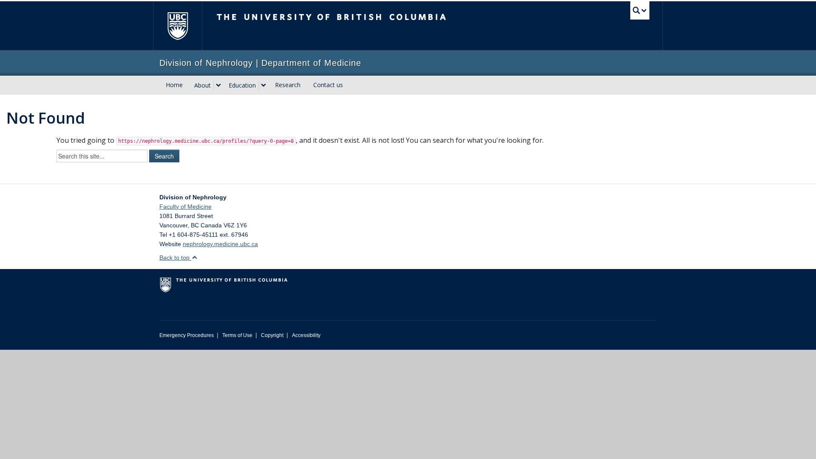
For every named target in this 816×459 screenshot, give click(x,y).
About (202, 85)
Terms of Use (237, 335)
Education (242, 85)
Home (174, 85)
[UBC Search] (639, 10)
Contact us (328, 85)
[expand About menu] (218, 85)
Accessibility (306, 335)
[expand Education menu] (263, 85)
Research (287, 85)
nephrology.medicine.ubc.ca (220, 244)
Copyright (272, 335)
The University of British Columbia (177, 25)
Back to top (175, 257)
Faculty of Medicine (185, 206)
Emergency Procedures (186, 335)
